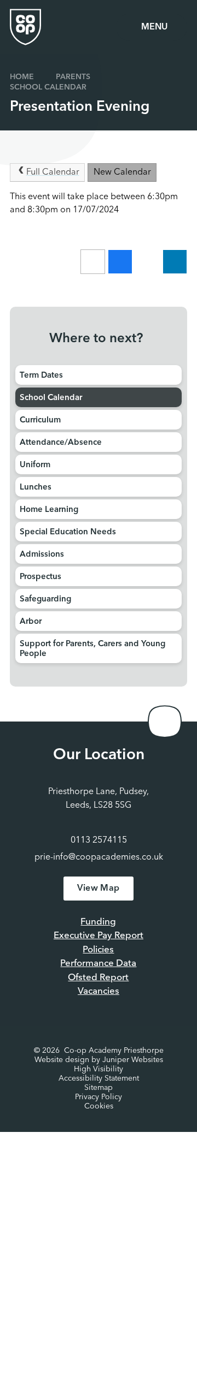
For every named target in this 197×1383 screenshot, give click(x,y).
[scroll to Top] (165, 721)
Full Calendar (52, 172)
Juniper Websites (132, 1060)
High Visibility (98, 1069)
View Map (98, 888)
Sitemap (98, 1088)
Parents (73, 77)
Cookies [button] (98, 1106)
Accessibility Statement (99, 1078)
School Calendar (48, 87)
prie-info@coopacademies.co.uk (98, 857)
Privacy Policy (98, 1097)
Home (22, 77)
